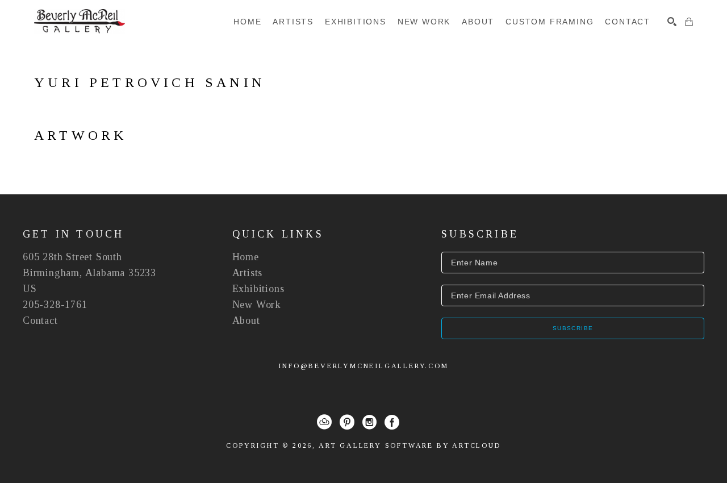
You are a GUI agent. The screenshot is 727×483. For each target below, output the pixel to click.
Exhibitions (258, 289)
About (246, 320)
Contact (40, 320)
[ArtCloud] (324, 422)
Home (245, 257)
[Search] (671, 21)
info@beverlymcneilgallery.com (363, 366)
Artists (247, 273)
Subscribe (573, 328)
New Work (256, 304)
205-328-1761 (55, 304)
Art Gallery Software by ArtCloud (410, 445)
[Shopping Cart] (689, 21)
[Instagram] (369, 422)
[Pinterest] (347, 422)
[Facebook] (392, 422)
